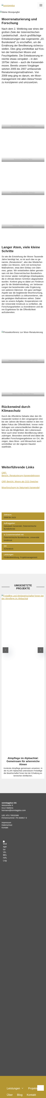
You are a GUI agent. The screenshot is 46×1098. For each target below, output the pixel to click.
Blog (19, 1094)
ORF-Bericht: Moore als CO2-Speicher (20, 481)
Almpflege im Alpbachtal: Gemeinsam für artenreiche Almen (23, 761)
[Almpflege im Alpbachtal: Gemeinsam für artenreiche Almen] (23, 596)
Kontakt (31, 1094)
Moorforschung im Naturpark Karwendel (20, 487)
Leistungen (13, 1088)
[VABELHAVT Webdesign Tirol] (5, 1053)
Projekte (33, 1088)
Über (10, 1094)
